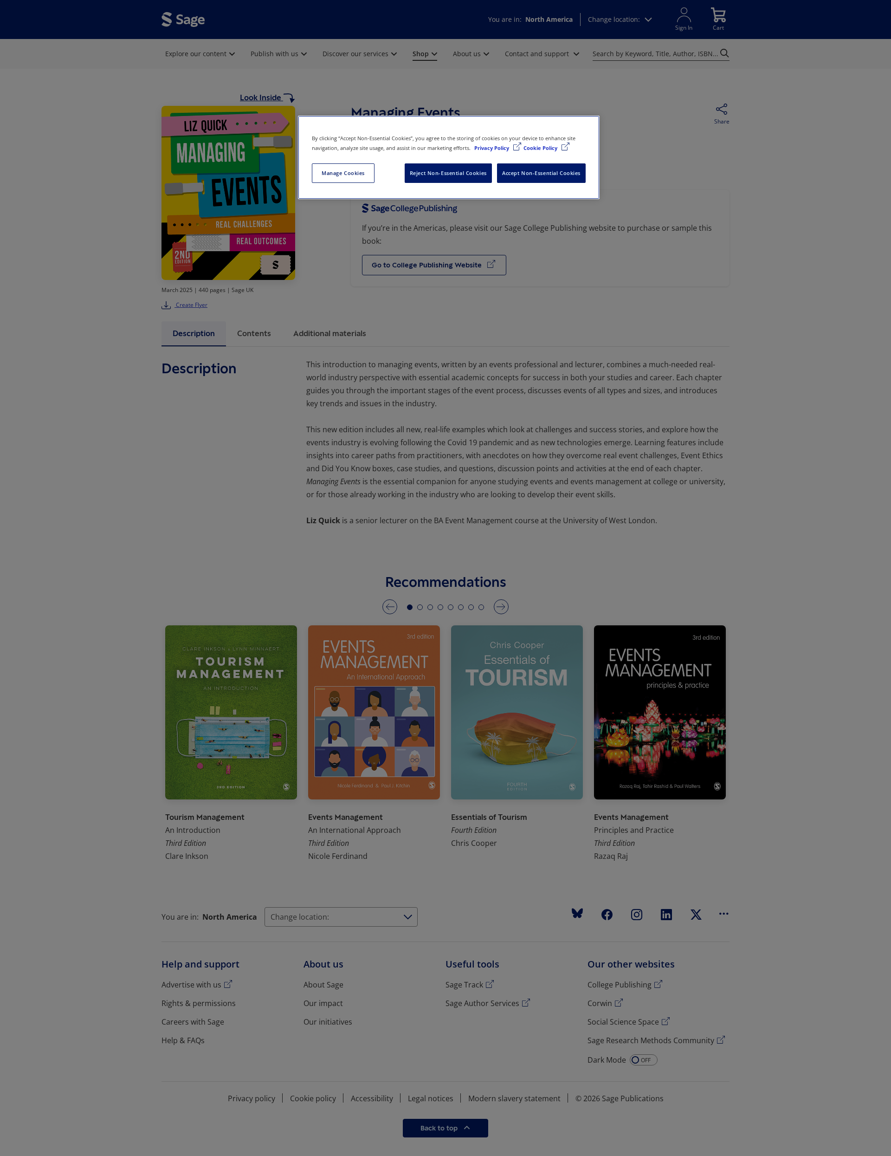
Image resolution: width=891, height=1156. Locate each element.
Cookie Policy (541, 147)
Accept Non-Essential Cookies (541, 172)
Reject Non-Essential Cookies (448, 172)
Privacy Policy (492, 147)
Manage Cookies (343, 172)
